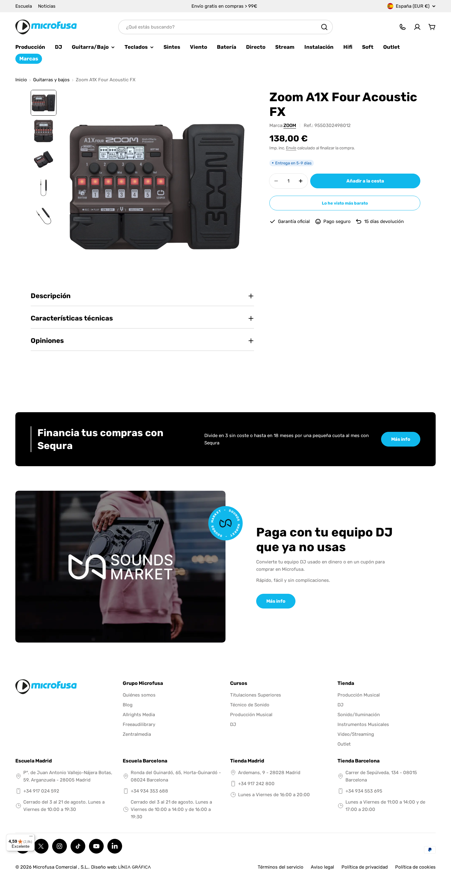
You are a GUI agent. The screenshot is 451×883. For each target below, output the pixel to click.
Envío (291, 147)
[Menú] (31, 837)
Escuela (23, 6)
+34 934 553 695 (363, 791)
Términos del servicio (280, 867)
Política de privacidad (364, 867)
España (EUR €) (413, 6)
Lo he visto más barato (345, 203)
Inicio (21, 80)
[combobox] (225, 27)
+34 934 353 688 (149, 791)
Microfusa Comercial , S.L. (60, 867)
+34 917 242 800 (256, 783)
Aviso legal (322, 867)
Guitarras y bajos (51, 80)
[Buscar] (324, 27)
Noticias (47, 6)
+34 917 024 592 (41, 791)
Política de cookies (415, 867)
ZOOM (289, 125)
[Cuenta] (417, 27)
